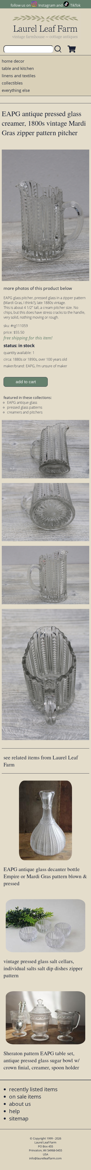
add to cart (26, 381)
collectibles (12, 83)
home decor (13, 61)
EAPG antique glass (22, 402)
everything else (16, 90)
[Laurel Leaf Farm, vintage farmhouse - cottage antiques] (45, 27)
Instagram (46, 5)
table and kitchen (18, 68)
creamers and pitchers (24, 412)
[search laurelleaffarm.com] (58, 49)
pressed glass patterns (24, 407)
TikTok (75, 5)
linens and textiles (19, 75)
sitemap (18, 1118)
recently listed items (33, 1089)
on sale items (25, 1096)
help (14, 1111)
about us (20, 1103)
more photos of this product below (38, 288)
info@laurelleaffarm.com (45, 1158)
